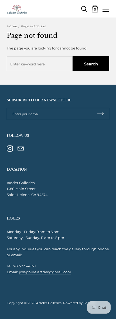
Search (91, 64)
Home (12, 26)
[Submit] (100, 114)
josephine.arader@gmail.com (45, 272)
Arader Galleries (49, 303)
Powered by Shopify (79, 303)
